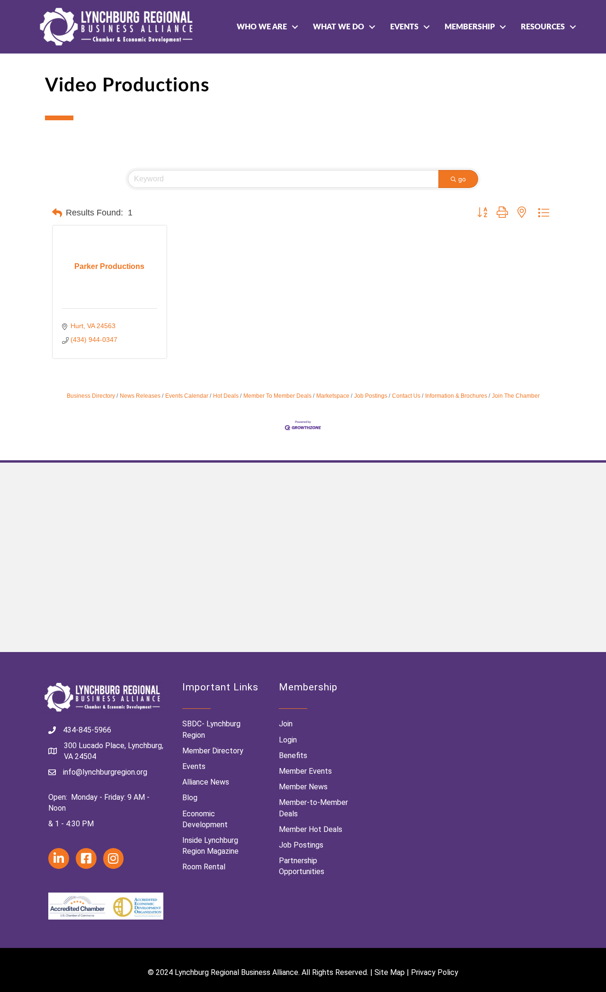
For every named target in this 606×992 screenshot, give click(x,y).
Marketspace (332, 396)
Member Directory (212, 750)
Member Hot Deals (310, 829)
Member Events (305, 771)
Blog (189, 797)
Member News (303, 786)
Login (288, 739)
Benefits (293, 755)
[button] (57, 213)
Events (404, 27)
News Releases (140, 396)
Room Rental (203, 866)
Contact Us (406, 396)
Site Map (389, 972)
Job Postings (370, 396)
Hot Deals (226, 396)
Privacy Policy (434, 972)
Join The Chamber (516, 396)
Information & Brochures (456, 396)
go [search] (462, 179)
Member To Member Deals (277, 396)
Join (286, 723)
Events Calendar (186, 396)
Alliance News (205, 782)
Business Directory (91, 396)
